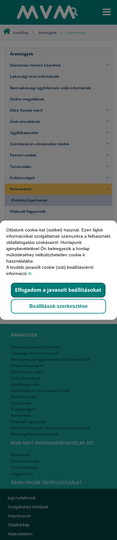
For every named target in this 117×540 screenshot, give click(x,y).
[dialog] (58, 270)
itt (30, 273)
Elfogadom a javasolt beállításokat (58, 289)
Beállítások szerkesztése (58, 306)
